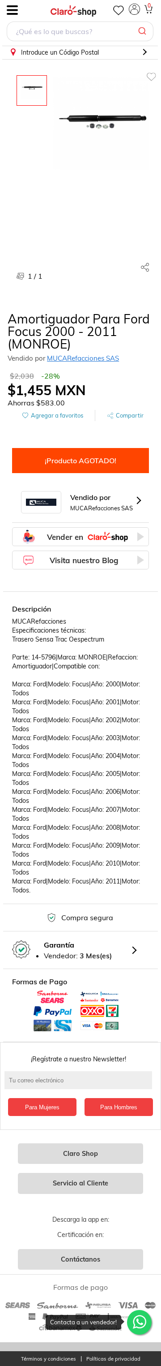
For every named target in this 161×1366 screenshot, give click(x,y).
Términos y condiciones (48, 1359)
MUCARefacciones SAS (83, 358)
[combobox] (80, 32)
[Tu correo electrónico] (80, 1084)
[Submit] (143, 31)
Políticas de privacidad (113, 1359)
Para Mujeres (42, 1107)
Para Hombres (118, 1107)
